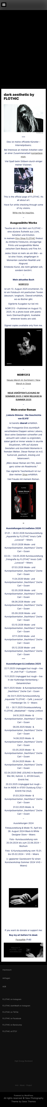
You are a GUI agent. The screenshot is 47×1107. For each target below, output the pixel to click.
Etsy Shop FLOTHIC (25, 238)
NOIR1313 (24, 284)
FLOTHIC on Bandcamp (12, 1025)
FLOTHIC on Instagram (12, 999)
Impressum (7, 970)
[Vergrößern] (39, 331)
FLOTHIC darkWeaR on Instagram (16, 1006)
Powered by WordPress (23, 1095)
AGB (4, 986)
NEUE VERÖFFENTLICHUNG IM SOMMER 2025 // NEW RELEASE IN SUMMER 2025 (23, 396)
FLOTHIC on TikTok (10, 1012)
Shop (25, 474)
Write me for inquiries (23, 212)
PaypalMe (21, 939)
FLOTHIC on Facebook (12, 1018)
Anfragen (6, 978)
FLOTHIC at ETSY (10, 1031)
